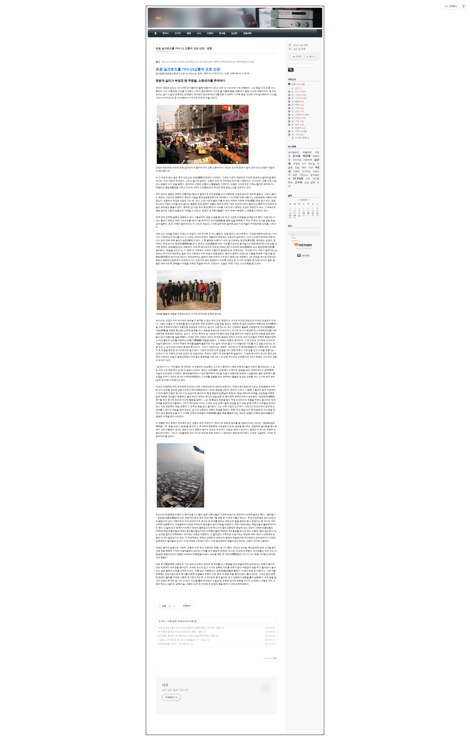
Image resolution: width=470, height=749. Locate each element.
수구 (304, 163)
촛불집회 (307, 152)
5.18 (310, 167)
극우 (308, 178)
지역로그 (213, 742)
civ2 (214, 746)
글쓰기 (258, 742)
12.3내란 (298, 178)
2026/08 (303, 200)
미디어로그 (233, 742)
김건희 (234, 33)
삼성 (306, 182)
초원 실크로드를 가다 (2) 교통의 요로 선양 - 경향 (184, 48)
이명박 (210, 33)
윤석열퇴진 (293, 152)
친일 (297, 167)
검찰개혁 (247, 33)
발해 (189, 33)
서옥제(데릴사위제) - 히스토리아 (174, 644)
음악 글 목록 (299, 49)
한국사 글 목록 (300, 45)
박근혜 (306, 155)
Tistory (255, 746)
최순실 (311, 163)
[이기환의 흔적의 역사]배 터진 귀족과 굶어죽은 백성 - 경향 (186, 636)
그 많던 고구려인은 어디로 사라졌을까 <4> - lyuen (182, 640)
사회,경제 (172, 621)
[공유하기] (169, 606)
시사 (199, 33)
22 (317, 213)
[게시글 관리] (174, 606)
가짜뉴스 (303, 175)
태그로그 (222, 742)
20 (308, 213)
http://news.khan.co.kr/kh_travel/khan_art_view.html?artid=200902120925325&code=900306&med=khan (208, 61)
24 (295, 215)
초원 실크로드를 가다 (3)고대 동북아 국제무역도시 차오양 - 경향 (189, 627)
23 (290, 215)
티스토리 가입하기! (304, 248)
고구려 (178, 33)
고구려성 (306, 171)
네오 (158, 17)
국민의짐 (296, 160)
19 (304, 213)
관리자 (251, 742)
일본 (295, 175)
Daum (236, 746)
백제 (304, 167)
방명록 (243, 742)
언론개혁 (307, 160)
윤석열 (222, 33)
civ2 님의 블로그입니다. (175, 689)
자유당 (296, 163)
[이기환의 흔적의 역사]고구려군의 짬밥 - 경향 (180, 631)
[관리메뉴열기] (463, 6)
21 (313, 213)
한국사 (165, 33)
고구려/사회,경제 (162, 51)
